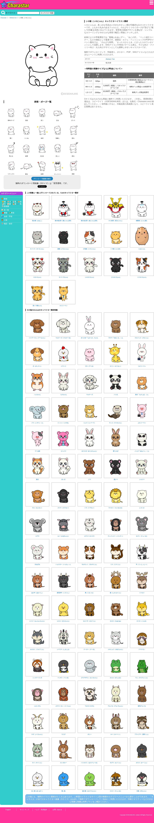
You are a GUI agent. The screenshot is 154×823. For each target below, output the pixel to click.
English (8, 810)
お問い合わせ (57, 810)
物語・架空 (8, 224)
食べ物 (6, 210)
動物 (5, 199)
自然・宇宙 (8, 216)
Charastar (3, 17)
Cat (15, 17)
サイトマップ (24, 810)
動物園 (6, 206)
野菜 (12, 213)
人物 (5, 220)
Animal (11, 17)
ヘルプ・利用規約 (41, 810)
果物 (5, 213)
